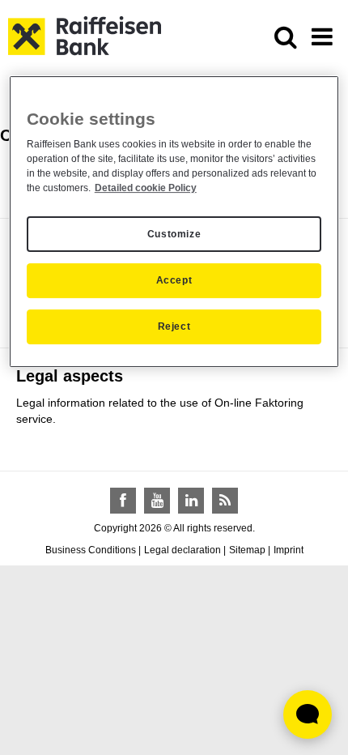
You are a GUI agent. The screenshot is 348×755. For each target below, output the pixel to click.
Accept (174, 280)
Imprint (288, 550)
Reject (174, 326)
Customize (174, 234)
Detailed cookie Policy (146, 188)
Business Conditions (90, 550)
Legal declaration (182, 550)
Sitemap (247, 550)
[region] (174, 221)
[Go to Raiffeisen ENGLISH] (84, 34)
